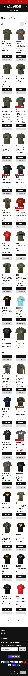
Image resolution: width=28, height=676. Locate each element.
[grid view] (22, 24)
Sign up (22, 649)
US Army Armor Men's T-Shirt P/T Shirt (6, 570)
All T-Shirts (4, 670)
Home (2, 14)
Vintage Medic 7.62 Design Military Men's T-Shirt (20, 80)
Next (17, 620)
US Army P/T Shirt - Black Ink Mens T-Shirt (21, 247)
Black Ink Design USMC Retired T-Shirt (20, 446)
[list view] (25, 24)
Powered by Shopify (14, 673)
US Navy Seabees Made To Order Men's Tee (7, 446)
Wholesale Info (18, 670)
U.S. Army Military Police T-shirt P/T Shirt (6, 507)
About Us (11, 670)
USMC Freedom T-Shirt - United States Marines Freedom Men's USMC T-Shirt (21, 601)
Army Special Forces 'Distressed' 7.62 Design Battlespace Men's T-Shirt (7, 81)
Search (24, 670)
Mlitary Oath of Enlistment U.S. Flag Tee (20, 477)
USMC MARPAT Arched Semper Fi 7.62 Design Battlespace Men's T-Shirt (6, 345)
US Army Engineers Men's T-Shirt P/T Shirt (21, 570)
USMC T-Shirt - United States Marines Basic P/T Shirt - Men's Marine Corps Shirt (7, 215)
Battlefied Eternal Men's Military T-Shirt (6, 477)
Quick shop (7, 56)
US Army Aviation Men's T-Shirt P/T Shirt (20, 538)
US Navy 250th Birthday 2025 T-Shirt (6, 413)
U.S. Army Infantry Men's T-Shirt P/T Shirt (6, 600)
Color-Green (9, 14)
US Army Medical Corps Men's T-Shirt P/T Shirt (7, 312)
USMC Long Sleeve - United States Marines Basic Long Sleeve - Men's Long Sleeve (21, 381)
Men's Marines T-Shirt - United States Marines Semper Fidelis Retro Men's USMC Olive (21, 280)
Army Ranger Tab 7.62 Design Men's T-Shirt (7, 45)
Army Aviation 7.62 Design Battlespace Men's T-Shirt (21, 149)
